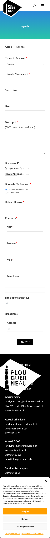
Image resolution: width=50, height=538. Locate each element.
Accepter (25, 511)
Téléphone (13, 276)
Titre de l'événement (17, 74)
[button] (45, 480)
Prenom (12, 243)
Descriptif (11, 122)
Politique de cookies (12, 534)
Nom (10, 226)
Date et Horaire (14, 202)
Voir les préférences (25, 526)
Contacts (11, 218)
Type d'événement (16, 58)
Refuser (25, 519)
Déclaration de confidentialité (32, 534)
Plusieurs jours (13, 192)
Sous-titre (11, 90)
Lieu (7, 106)
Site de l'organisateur (17, 297)
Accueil (9, 46)
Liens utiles (11, 313)
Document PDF (13, 163)
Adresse (11, 322)
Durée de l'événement (18, 184)
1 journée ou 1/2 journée (18, 189)
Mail (10, 259)
